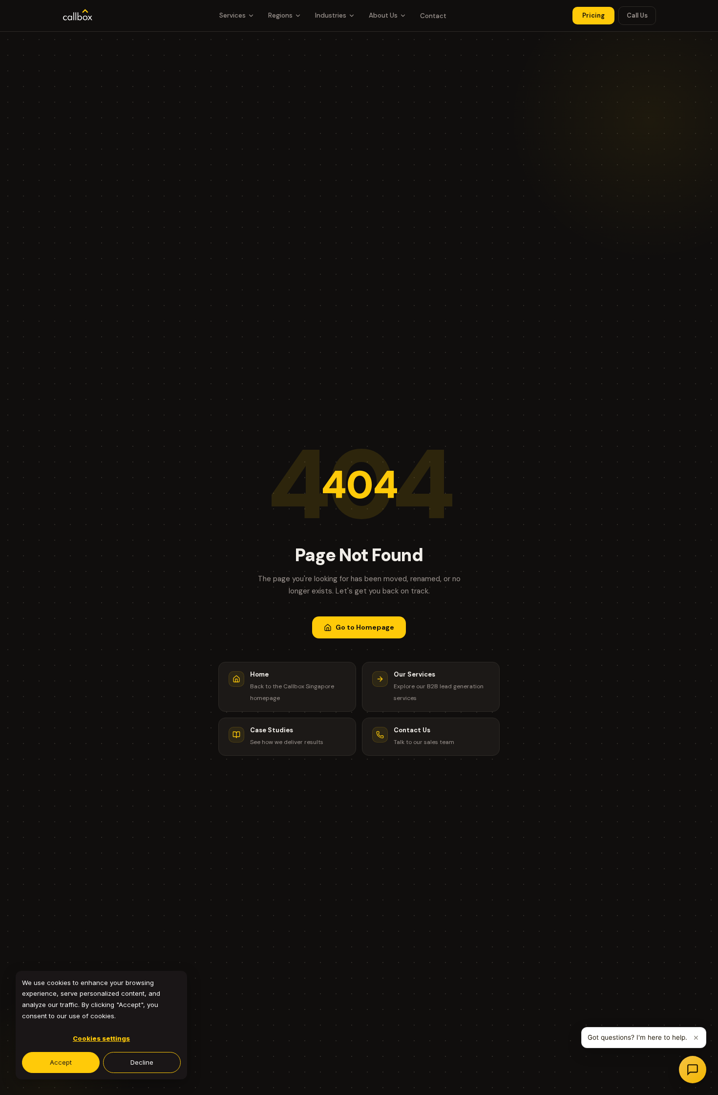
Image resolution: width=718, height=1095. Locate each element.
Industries (330, 15)
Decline (141, 1062)
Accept (61, 1062)
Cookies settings (101, 1038)
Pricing (593, 15)
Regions (280, 15)
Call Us (637, 15)
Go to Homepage (365, 627)
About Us (383, 15)
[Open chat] (692, 1069)
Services (232, 15)
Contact (433, 16)
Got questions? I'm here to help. (637, 1037)
